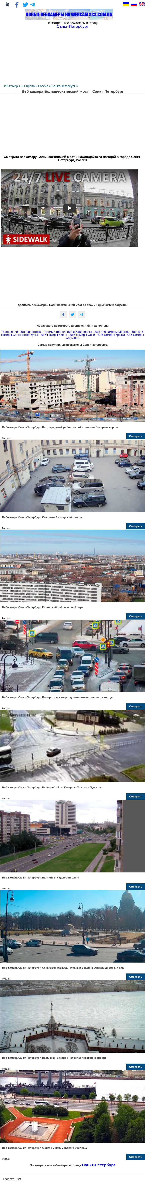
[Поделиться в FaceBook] (63, 314)
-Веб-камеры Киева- (54, 334)
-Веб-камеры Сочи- (82, 334)
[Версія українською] (126, 4)
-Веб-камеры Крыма (111, 334)
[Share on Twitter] (72, 314)
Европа (29, 86)
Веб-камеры (12, 86)
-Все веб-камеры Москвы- (112, 331)
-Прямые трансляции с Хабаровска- (67, 331)
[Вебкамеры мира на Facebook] (18, 5)
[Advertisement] (72, 55)
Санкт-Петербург (63, 86)
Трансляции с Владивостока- (21, 331)
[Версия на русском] (134, 4)
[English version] (142, 4)
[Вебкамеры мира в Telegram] (33, 5)
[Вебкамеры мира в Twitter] (25, 5)
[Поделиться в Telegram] (81, 314)
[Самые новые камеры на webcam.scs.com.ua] (68, 14)
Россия (43, 86)
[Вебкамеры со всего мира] (7, 5)
